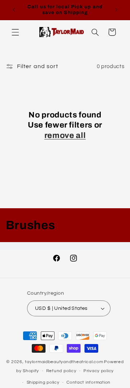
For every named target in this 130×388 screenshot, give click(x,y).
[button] (15, 32)
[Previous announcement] (14, 10)
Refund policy (61, 371)
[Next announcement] (116, 10)
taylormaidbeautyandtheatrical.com (64, 362)
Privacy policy (98, 371)
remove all (65, 135)
